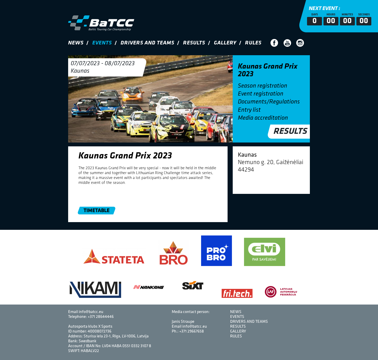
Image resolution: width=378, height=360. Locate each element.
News (76, 43)
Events (102, 43)
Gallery (225, 43)
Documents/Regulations (269, 102)
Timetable (97, 210)
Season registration (262, 86)
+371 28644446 (101, 317)
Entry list (249, 110)
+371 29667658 (191, 331)
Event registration (260, 94)
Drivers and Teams (147, 43)
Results (194, 43)
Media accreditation (263, 118)
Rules (253, 43)
